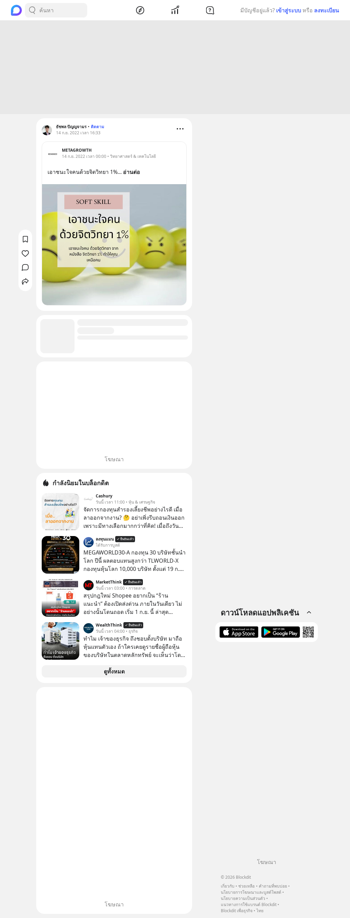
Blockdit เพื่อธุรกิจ (237, 911)
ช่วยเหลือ (246, 886)
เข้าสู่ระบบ (288, 10)
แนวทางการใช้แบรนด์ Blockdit (249, 904)
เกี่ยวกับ (227, 886)
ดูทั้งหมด (114, 671)
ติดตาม (97, 126)
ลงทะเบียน (326, 10)
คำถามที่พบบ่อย (273, 886)
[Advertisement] (175, 67)
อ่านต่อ (131, 172)
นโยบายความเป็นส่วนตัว (243, 898)
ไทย (260, 911)
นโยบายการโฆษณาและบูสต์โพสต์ (251, 892)
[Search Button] (32, 10)
